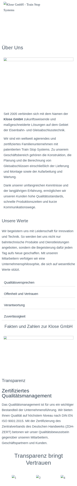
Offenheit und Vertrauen (21, 294)
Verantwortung (14, 305)
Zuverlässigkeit (14, 316)
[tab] (38, 282)
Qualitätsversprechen (19, 282)
